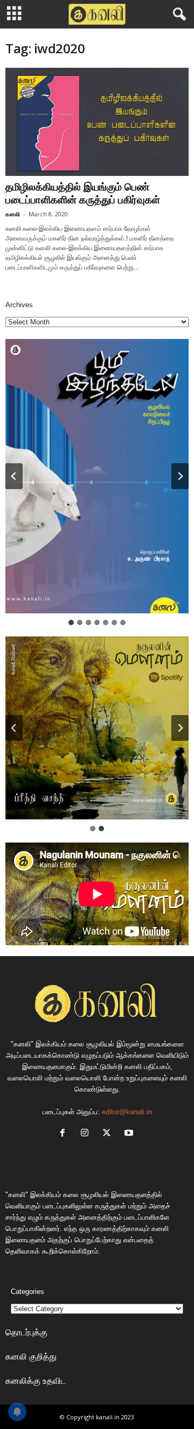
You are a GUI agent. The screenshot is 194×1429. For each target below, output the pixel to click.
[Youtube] (130, 1134)
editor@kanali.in (127, 1112)
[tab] (71, 622)
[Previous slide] (14, 728)
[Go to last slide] (14, 476)
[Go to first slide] (180, 728)
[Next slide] (180, 476)
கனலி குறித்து (31, 1356)
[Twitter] (109, 1134)
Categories (27, 1291)
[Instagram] (87, 1134)
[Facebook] (65, 1134)
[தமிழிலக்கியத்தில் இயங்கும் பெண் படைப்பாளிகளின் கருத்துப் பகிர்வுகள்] (97, 122)
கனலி (12, 214)
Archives (19, 305)
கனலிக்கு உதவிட (35, 1380)
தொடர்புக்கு (26, 1332)
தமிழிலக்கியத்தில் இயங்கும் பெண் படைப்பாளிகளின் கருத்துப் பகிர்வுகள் (82, 193)
